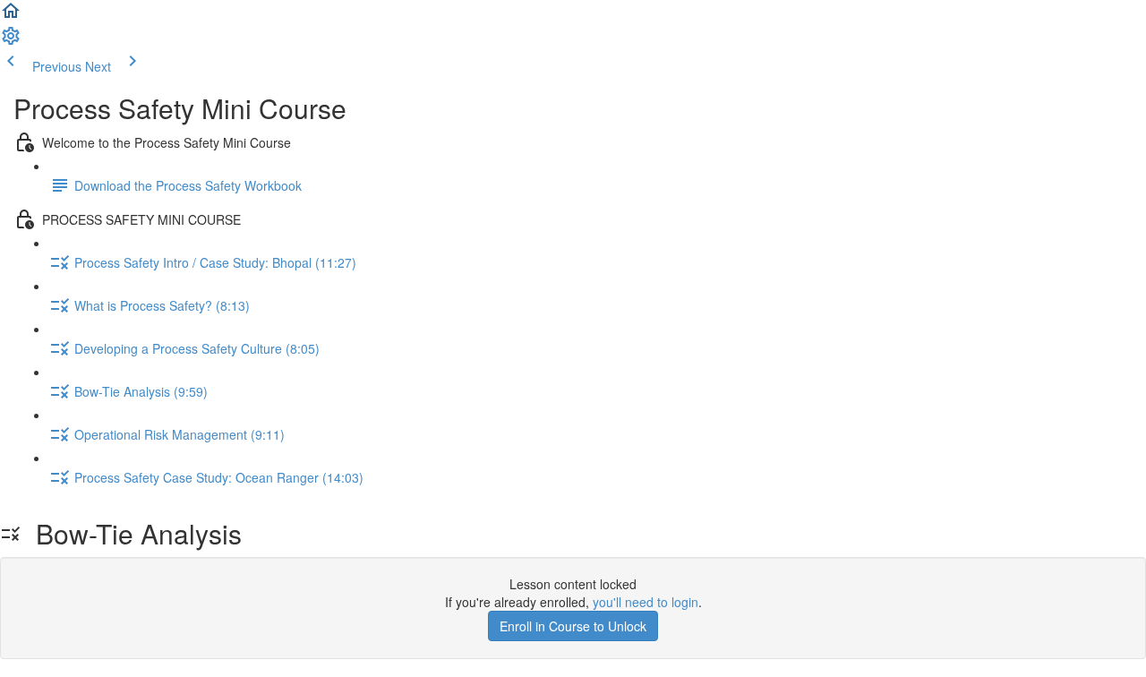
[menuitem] (10, 41)
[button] (10, 16)
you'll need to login (645, 602)
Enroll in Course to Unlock (573, 626)
